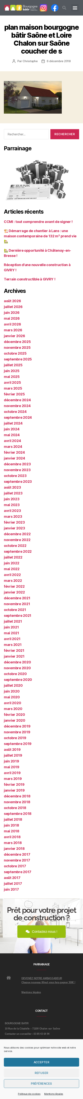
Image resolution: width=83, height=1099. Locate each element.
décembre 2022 (17, 534)
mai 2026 (12, 318)
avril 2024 (12, 441)
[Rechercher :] (25, 135)
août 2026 (12, 301)
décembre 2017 (17, 854)
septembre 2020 (18, 680)
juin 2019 (11, 761)
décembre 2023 (17, 464)
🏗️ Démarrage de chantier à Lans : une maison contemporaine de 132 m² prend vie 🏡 (40, 236)
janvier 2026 (14, 336)
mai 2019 (11, 767)
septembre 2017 (17, 872)
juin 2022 (11, 563)
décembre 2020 (17, 662)
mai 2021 (11, 633)
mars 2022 (13, 581)
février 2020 (14, 715)
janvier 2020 (14, 720)
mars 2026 (13, 330)
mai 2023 (12, 505)
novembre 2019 (17, 732)
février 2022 (14, 586)
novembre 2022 (17, 540)
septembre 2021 (17, 615)
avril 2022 (12, 575)
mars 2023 (13, 516)
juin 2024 (11, 429)
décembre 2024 (17, 400)
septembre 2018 (17, 814)
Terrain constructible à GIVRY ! (29, 279)
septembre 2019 (17, 744)
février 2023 (14, 522)
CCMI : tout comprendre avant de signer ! (38, 222)
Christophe (30, 61)
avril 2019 (12, 773)
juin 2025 (11, 371)
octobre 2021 (15, 610)
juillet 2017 (13, 883)
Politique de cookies (29, 1093)
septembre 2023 (18, 481)
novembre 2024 (17, 406)
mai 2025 (12, 377)
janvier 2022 (14, 592)
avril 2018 (12, 837)
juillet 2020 (13, 685)
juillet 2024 (13, 423)
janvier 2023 (14, 528)
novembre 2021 (17, 604)
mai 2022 (11, 569)
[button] (64, 8)
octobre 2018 (15, 808)
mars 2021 (13, 645)
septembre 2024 (18, 417)
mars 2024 (13, 447)
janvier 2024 (14, 458)
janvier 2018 (14, 849)
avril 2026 (12, 324)
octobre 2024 (15, 412)
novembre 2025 (17, 347)
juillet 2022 (13, 557)
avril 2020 (12, 703)
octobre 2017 (15, 866)
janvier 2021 (14, 656)
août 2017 (12, 878)
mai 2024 (12, 435)
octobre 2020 (15, 674)
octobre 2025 (15, 353)
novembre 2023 (17, 470)
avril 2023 (12, 511)
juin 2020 (12, 691)
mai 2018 (11, 831)
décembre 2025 (17, 342)
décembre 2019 (17, 726)
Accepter (41, 1062)
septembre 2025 (18, 359)
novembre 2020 (17, 668)
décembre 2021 (17, 598)
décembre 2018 (17, 796)
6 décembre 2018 (59, 61)
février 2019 (14, 784)
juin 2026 (11, 313)
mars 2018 (13, 843)
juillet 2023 (13, 493)
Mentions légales (53, 1093)
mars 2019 (13, 779)
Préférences (41, 1083)
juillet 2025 (13, 365)
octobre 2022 (15, 546)
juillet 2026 (13, 307)
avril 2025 (12, 382)
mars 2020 (13, 709)
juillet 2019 (13, 755)
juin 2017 (11, 889)
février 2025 (14, 394)
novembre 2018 (17, 802)
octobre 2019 (15, 738)
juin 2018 (11, 825)
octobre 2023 (15, 476)
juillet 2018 (13, 819)
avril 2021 (12, 639)
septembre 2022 (18, 551)
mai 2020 (12, 697)
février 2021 (14, 650)
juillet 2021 (13, 621)
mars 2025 (13, 388)
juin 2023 (11, 499)
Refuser (41, 1073)
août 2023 (12, 487)
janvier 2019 (14, 790)
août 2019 (12, 749)
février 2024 (14, 452)
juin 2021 (11, 627)
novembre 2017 (17, 860)
